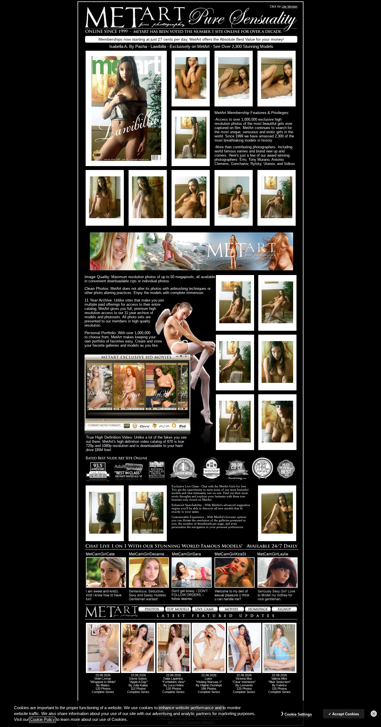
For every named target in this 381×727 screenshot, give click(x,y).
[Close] (374, 714)
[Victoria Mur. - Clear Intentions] (244, 671)
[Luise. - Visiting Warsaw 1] (209, 671)
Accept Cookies (345, 714)
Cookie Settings (298, 714)
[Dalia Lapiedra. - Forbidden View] (173, 671)
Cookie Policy (42, 720)
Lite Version (289, 6)
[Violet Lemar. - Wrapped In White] (103, 671)
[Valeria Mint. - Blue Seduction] (279, 671)
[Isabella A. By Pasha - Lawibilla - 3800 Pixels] (126, 159)
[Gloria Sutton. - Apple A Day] (138, 671)
